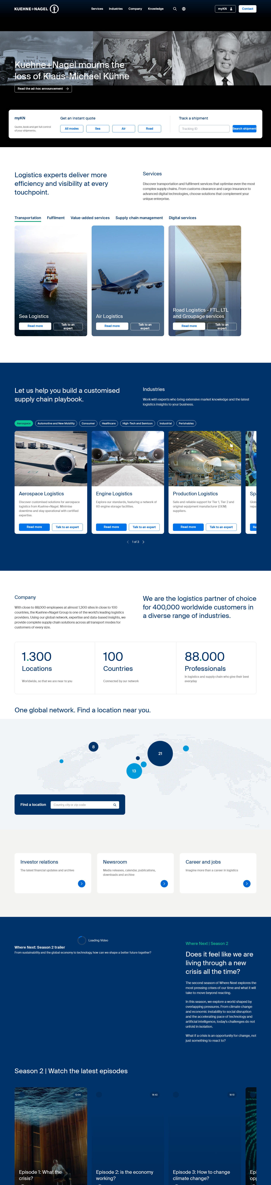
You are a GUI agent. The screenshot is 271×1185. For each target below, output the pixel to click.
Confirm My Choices (89, 622)
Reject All (151, 622)
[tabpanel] (157, 602)
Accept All (187, 622)
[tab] (89, 573)
